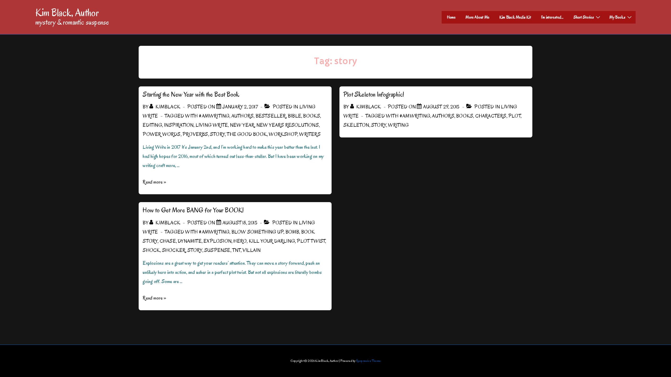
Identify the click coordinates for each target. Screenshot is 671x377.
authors (242, 116)
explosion (217, 241)
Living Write (212, 125)
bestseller (271, 116)
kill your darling (272, 241)
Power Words (161, 134)
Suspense (217, 250)
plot (514, 116)
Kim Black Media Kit (515, 17)
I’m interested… (552, 17)
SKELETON (356, 125)
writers (309, 134)
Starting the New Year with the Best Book (191, 94)
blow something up (257, 232)
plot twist (311, 241)
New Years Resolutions (287, 125)
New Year (242, 125)
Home (451, 17)
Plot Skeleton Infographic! (373, 94)
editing (152, 125)
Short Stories (583, 17)
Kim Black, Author (67, 12)
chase (168, 241)
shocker (173, 250)
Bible (294, 116)
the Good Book (247, 134)
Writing (398, 125)
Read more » (154, 182)
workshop (283, 134)
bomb (292, 232)
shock (151, 250)
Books (311, 116)
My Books (617, 17)
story (217, 134)
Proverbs (195, 134)
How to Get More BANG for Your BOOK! (193, 210)
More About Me (477, 17)
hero (240, 241)
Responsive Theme (368, 360)
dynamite (190, 241)
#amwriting (214, 116)
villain (251, 250)
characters (490, 116)
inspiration (178, 125)
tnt (236, 250)
